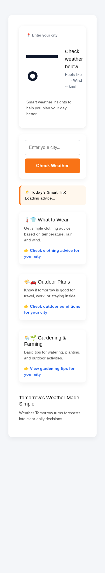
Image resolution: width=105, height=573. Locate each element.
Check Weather (52, 165)
